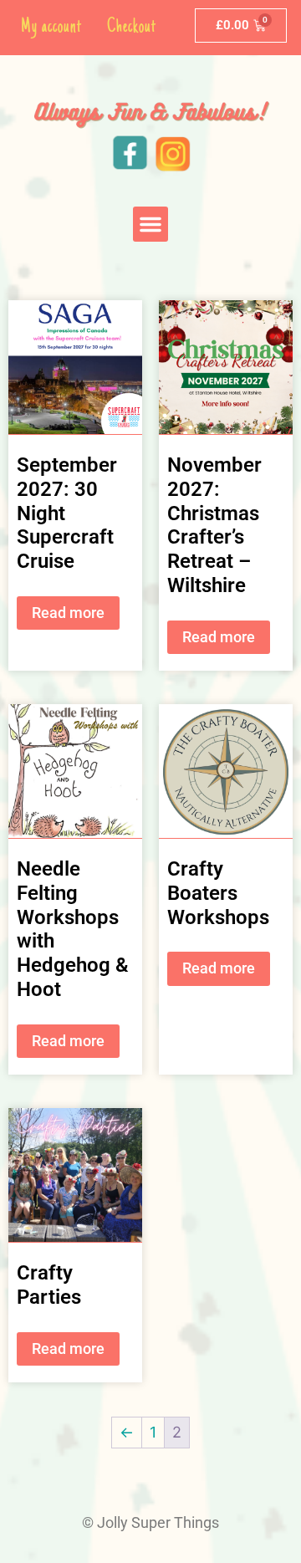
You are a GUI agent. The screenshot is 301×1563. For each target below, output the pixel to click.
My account (51, 27)
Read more (68, 612)
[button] (150, 224)
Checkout (131, 27)
